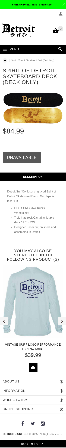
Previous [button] (4, 321)
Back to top (30, 444)
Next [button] (62, 321)
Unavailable (22, 157)
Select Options (33, 367)
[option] (33, 108)
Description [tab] (33, 176)
